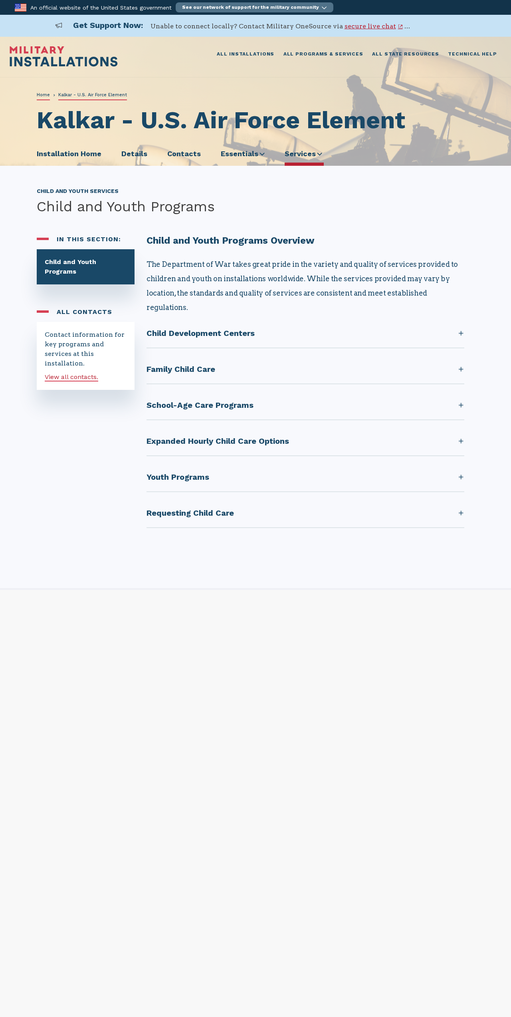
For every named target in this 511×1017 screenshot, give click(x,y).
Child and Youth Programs (70, 266)
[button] (254, 7)
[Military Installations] (64, 64)
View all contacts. (71, 377)
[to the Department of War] (20, 7)
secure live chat (370, 26)
